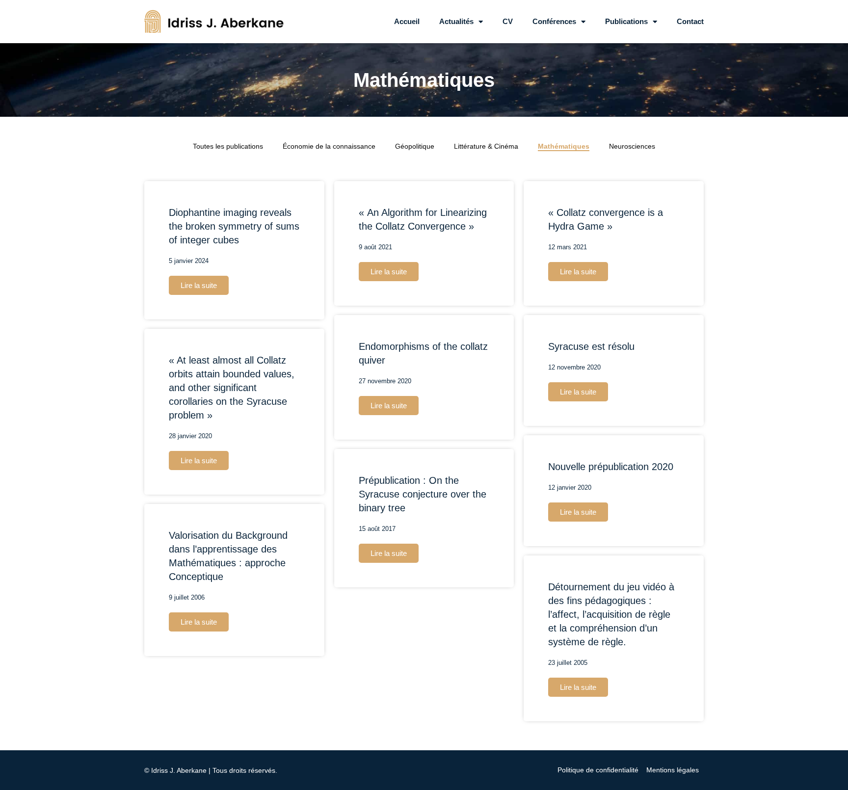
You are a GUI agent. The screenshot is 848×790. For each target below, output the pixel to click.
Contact (690, 21)
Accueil (407, 21)
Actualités (456, 21)
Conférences (554, 21)
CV (508, 21)
